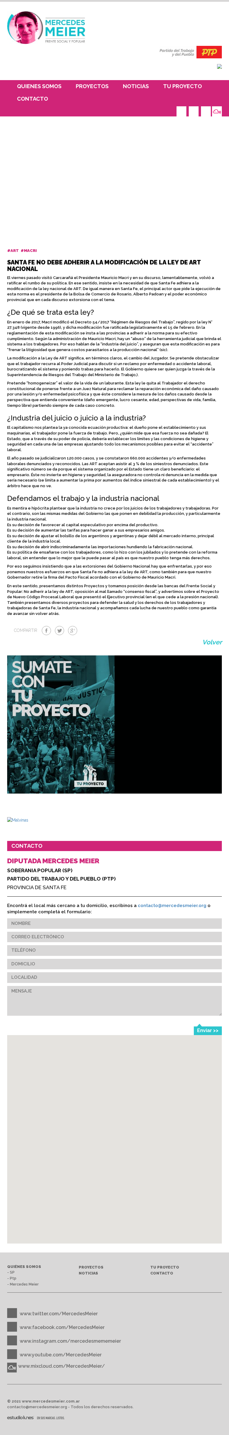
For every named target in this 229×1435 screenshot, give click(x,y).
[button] (114, 1197)
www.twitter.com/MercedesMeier (59, 1313)
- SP (11, 1272)
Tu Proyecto (182, 86)
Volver (212, 642)
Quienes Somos (39, 86)
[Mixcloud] (217, 111)
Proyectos (92, 86)
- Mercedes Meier (23, 1284)
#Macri (29, 250)
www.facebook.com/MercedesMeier (62, 1327)
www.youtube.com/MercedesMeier (61, 1355)
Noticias (136, 86)
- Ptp (11, 1278)
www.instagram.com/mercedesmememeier (70, 1341)
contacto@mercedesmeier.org (172, 905)
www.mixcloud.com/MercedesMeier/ (61, 1366)
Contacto (32, 99)
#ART (13, 250)
